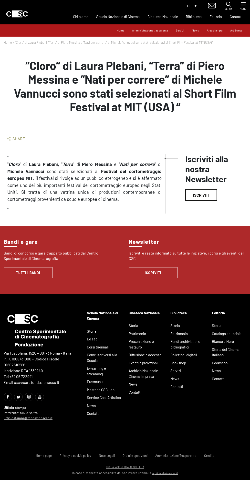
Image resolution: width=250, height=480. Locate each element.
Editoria (215, 16)
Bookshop (178, 363)
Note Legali (107, 456)
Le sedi (92, 339)
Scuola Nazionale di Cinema (118, 16)
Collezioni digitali (183, 355)
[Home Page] (17, 14)
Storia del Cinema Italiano (226, 352)
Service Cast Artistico (104, 397)
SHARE (18, 138)
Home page (44, 456)
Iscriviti (201, 195)
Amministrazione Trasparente (175, 456)
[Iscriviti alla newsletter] (212, 5)
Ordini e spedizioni (135, 456)
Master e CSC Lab (101, 390)
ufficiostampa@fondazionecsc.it (28, 418)
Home (120, 30)
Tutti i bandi (28, 273)
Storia (91, 331)
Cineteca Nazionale (162, 16)
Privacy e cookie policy (75, 456)
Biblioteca (194, 16)
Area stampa (214, 30)
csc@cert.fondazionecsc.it (36, 382)
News (195, 30)
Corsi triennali (98, 347)
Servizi (180, 30)
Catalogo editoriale (226, 333)
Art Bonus (236, 30)
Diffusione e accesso (145, 355)
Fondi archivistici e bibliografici (185, 344)
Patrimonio (137, 333)
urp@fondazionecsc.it (165, 473)
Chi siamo (80, 16)
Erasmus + (95, 381)
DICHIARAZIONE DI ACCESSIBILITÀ (125, 467)
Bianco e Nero (223, 341)
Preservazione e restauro (141, 344)
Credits (209, 456)
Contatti (236, 16)
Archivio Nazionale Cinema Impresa (143, 373)
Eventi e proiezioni (143, 363)
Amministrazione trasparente (150, 30)
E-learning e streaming (96, 371)
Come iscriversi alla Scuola (102, 358)
